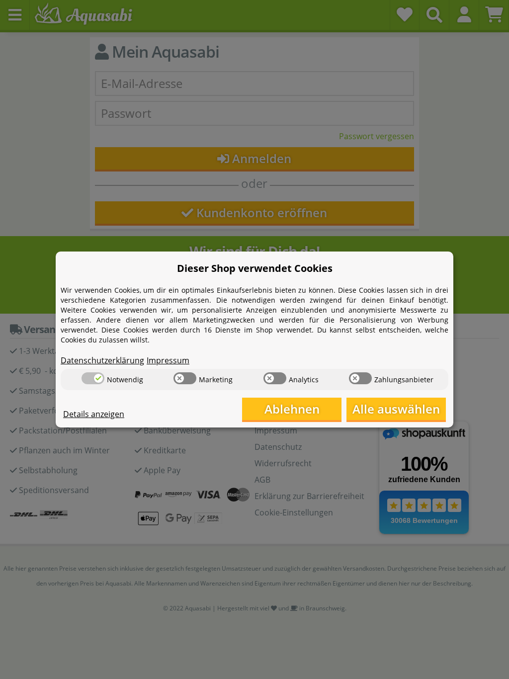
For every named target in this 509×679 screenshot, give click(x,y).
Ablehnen (292, 409)
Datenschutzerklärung (102, 360)
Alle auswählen (396, 409)
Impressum (168, 360)
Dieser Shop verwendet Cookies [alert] (255, 268)
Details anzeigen (93, 414)
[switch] (93, 378)
